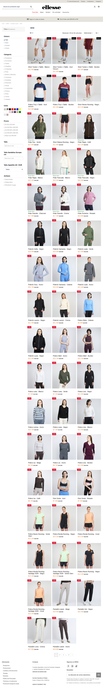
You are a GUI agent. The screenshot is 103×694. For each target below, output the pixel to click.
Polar (6, 72)
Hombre (7, 45)
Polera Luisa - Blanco (35, 391)
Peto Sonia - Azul (59, 498)
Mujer (6, 42)
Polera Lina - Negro (85, 391)
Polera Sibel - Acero (60, 356)
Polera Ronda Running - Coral (88, 534)
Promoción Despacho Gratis (11, 683)
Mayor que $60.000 (10, 135)
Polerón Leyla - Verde (85, 249)
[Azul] (17, 109)
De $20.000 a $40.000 (11, 130)
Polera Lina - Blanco (85, 427)
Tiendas (83, 1)
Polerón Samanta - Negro (62, 249)
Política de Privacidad (9, 678)
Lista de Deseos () (74, 1)
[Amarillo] (20, 109)
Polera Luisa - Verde (60, 391)
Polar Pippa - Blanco (35, 178)
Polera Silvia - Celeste (86, 320)
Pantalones (8, 58)
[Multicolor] (7, 112)
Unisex (7, 48)
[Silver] (5, 115)
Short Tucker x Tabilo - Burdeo (89, 67)
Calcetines (8, 77)
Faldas (7, 63)
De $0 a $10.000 (10, 124)
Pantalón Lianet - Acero (61, 647)
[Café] (15, 109)
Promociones (7, 668)
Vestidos (7, 99)
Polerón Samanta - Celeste (62, 285)
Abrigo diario (9, 182)
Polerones (8, 82)
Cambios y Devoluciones (10, 670)
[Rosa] (10, 112)
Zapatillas (8, 66)
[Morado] (15, 112)
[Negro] (10, 109)
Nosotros (5, 676)
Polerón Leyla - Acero (85, 285)
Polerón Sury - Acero (35, 285)
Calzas (7, 96)
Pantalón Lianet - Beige (61, 609)
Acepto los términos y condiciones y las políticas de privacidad (84, 682)
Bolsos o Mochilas (10, 74)
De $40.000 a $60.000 (11, 133)
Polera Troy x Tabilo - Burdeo (63, 104)
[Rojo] (12, 109)
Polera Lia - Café (34, 498)
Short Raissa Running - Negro (63, 142)
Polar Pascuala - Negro (86, 178)
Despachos (6, 665)
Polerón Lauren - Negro (36, 320)
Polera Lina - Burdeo (85, 463)
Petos (7, 93)
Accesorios (8, 60)
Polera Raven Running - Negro (89, 571)
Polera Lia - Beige (34, 463)
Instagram (98, 1)
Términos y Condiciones (10, 681)
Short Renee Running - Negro (88, 104)
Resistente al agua (10, 185)
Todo (6, 40)
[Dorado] (7, 115)
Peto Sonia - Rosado (85, 498)
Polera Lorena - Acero (36, 427)
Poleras (7, 91)
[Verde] (20, 112)
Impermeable (9, 179)
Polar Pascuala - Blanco (61, 178)
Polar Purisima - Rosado (86, 213)
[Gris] (12, 112)
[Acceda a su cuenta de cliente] (95, 7)
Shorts (7, 85)
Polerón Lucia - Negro (36, 356)
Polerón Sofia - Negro (36, 249)
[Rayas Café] (5, 109)
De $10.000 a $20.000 (11, 127)
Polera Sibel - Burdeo (85, 356)
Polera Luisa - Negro (60, 427)
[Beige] (17, 112)
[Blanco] (5, 112)
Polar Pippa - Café (84, 142)
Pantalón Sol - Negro (85, 609)
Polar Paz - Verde (34, 142)
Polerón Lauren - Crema (61, 320)
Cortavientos (8, 88)
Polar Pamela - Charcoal (37, 213)
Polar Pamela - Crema (61, 213)
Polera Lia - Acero (59, 463)
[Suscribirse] (98, 675)
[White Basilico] (7, 109)
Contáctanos (90, 1)
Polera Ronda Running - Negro (64, 534)
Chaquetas (8, 69)
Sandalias (8, 80)
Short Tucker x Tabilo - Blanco (39, 67)
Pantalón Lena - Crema (36, 647)
